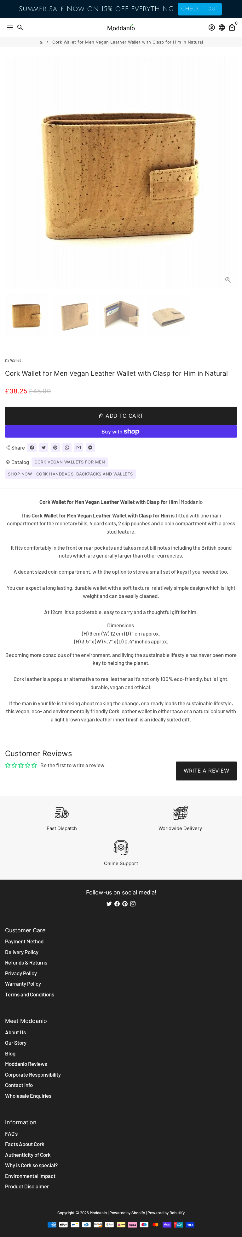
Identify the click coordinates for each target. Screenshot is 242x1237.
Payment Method (24, 941)
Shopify (138, 1212)
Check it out (199, 9)
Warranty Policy (23, 983)
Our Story (15, 1042)
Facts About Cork (24, 1144)
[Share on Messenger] (90, 447)
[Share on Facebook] (32, 447)
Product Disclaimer (27, 1186)
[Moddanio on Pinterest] (125, 903)
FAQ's (11, 1133)
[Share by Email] (78, 447)
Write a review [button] (206, 771)
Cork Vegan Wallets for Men (69, 461)
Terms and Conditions (29, 994)
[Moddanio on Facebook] (117, 903)
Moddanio (98, 1212)
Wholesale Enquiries (28, 1095)
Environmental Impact (30, 1176)
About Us (15, 1032)
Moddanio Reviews (26, 1064)
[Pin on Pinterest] (55, 447)
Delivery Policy (21, 952)
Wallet (13, 360)
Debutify (177, 1212)
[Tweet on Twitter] (43, 447)
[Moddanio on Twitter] (109, 903)
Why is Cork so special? (31, 1165)
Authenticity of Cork (28, 1154)
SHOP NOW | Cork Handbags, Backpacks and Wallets (70, 473)
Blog (10, 1053)
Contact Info (19, 1085)
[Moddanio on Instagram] (132, 903)
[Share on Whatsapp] (67, 447)
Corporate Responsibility (33, 1074)
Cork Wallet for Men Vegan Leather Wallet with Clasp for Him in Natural (127, 42)
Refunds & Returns (26, 962)
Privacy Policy (21, 973)
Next (231, 173)
